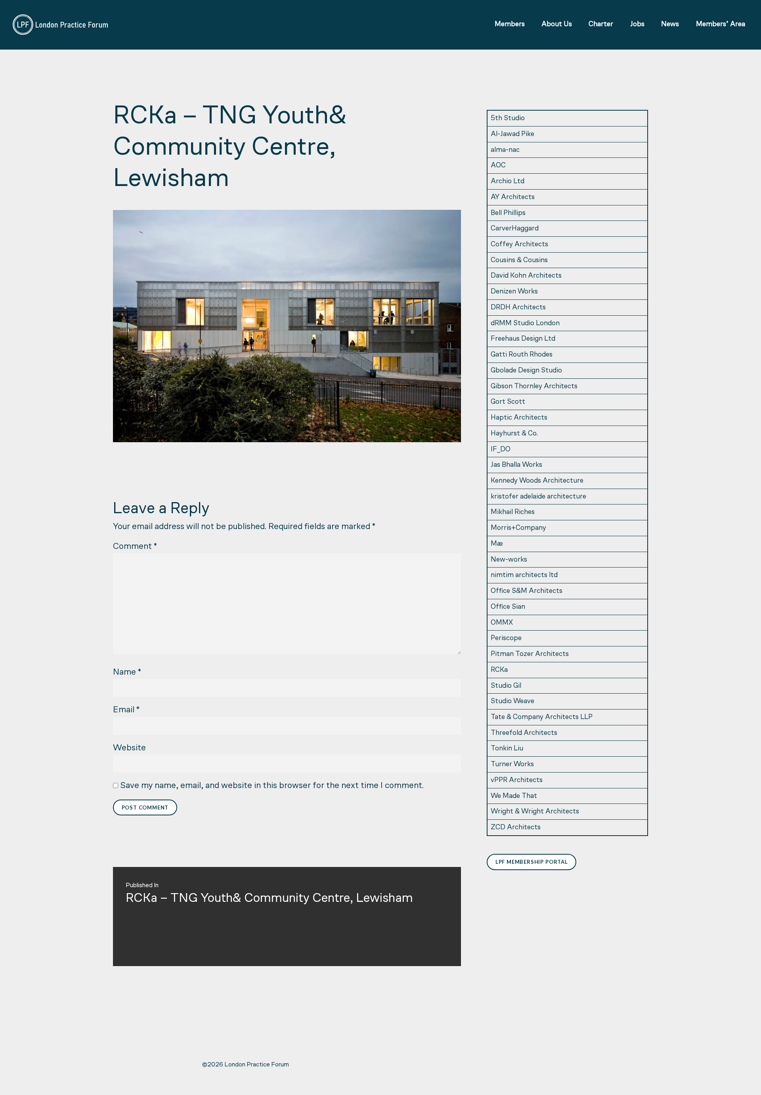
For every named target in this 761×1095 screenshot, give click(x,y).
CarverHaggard (515, 228)
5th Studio (508, 118)
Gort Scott (508, 402)
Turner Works (512, 764)
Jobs (637, 24)
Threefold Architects (524, 733)
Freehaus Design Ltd (523, 339)
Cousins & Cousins (519, 260)
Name (127, 672)
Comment (135, 547)
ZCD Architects (516, 827)
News (670, 24)
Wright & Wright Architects (535, 811)
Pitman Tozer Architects (530, 654)
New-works (509, 559)
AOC (498, 165)
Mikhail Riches (513, 512)
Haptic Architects (519, 417)
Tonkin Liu (507, 748)
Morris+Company (518, 528)
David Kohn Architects (526, 275)
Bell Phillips (508, 213)
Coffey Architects (519, 244)
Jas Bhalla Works (516, 465)
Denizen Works (514, 291)
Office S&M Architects (526, 591)
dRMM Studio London (525, 323)
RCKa (499, 670)
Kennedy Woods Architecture (537, 481)
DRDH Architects (518, 307)
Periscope (506, 638)
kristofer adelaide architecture (538, 496)
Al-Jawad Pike (512, 134)
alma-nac (505, 150)
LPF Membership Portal (531, 862)
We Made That (514, 796)
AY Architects (513, 197)
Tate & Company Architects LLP (542, 717)
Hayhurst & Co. (514, 433)
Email (126, 710)
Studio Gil (506, 686)
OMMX (502, 622)
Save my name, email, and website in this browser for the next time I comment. (272, 786)
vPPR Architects (517, 780)
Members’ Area (720, 24)
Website (129, 748)
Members (510, 24)
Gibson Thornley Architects (534, 386)
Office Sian (508, 607)
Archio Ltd (507, 181)
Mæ (497, 544)
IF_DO (501, 449)
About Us (556, 24)
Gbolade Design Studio (526, 370)
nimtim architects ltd (524, 575)
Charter (601, 24)
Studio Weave (512, 701)
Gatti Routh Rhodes (522, 354)
